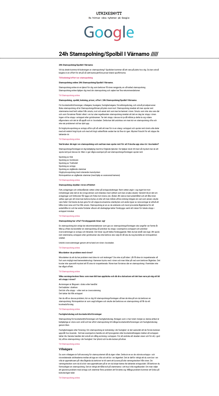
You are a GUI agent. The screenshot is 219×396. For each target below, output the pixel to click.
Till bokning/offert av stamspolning (76, 78)
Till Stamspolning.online (69, 95)
